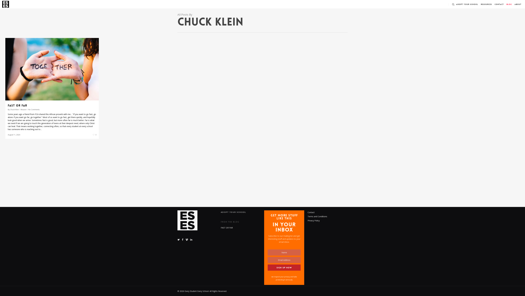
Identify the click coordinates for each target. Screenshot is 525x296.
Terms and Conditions (317, 216)
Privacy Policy (314, 220)
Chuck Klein (14, 109)
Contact (311, 212)
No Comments (34, 109)
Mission (24, 109)
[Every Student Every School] (187, 221)
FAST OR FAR (17, 105)
